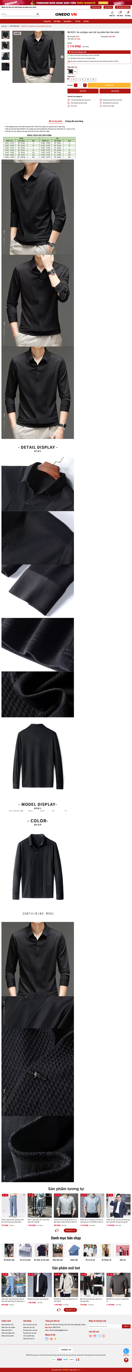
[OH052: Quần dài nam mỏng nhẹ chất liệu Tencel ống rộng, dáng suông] (13, 1205)
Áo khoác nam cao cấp (30, 1330)
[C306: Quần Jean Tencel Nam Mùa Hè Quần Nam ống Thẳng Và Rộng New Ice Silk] (13, 1285)
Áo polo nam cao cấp (29, 1333)
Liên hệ (86, 21)
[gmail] (55, 1338)
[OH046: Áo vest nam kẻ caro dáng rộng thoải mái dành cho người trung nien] (118, 1205)
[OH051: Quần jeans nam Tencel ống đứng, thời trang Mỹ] (40, 1205)
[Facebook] (46, 1338)
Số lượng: (70, 85)
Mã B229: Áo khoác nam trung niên (38, 1299)
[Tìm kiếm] (37, 14)
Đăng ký (109, 7)
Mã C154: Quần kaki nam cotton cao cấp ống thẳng (91, 1300)
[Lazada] (94, 1335)
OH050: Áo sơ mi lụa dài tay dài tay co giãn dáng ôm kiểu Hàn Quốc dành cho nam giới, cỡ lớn (65, 1221)
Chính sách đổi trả (6, 1330)
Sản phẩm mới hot (66, 1268)
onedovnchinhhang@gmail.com (58, 1330)
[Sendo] (103, 1335)
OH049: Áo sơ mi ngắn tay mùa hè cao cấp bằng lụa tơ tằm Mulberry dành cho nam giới (92, 1221)
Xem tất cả (69, 1230)
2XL (88, 79)
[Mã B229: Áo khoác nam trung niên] (40, 1285)
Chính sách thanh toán (7, 1333)
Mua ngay (83, 91)
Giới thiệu (57, 21)
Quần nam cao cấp (28, 1327)
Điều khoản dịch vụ (29, 1339)
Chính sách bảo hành (7, 1336)
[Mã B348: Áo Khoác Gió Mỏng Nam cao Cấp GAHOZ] (66, 1285)
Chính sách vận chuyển (8, 1327)
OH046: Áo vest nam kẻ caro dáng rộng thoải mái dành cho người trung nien (118, 1221)
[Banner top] (66, 2)
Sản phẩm (67, 21)
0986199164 (56, 1327)
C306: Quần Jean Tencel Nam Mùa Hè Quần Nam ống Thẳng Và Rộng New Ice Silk (13, 1300)
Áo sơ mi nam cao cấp (30, 1325)
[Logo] (66, 14)
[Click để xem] (38, 57)
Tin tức (77, 21)
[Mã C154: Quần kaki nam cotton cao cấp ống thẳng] (92, 1285)
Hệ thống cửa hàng (124, 7)
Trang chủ (47, 21)
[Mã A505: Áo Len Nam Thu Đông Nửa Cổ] (118, 1285)
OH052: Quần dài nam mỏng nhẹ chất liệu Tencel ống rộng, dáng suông (12, 1221)
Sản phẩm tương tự (66, 1189)
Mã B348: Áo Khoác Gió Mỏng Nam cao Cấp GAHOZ (66, 1300)
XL (82, 79)
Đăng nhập (97, 7)
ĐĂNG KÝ (126, 1326)
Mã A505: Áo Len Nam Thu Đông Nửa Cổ (117, 1300)
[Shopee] (90, 1335)
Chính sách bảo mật (7, 1325)
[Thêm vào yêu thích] (62, 33)
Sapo (78, 1370)
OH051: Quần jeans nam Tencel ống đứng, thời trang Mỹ (38, 1221)
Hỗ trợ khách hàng (28, 1336)
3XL (94, 79)
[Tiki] (99, 1335)
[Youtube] (51, 1338)
